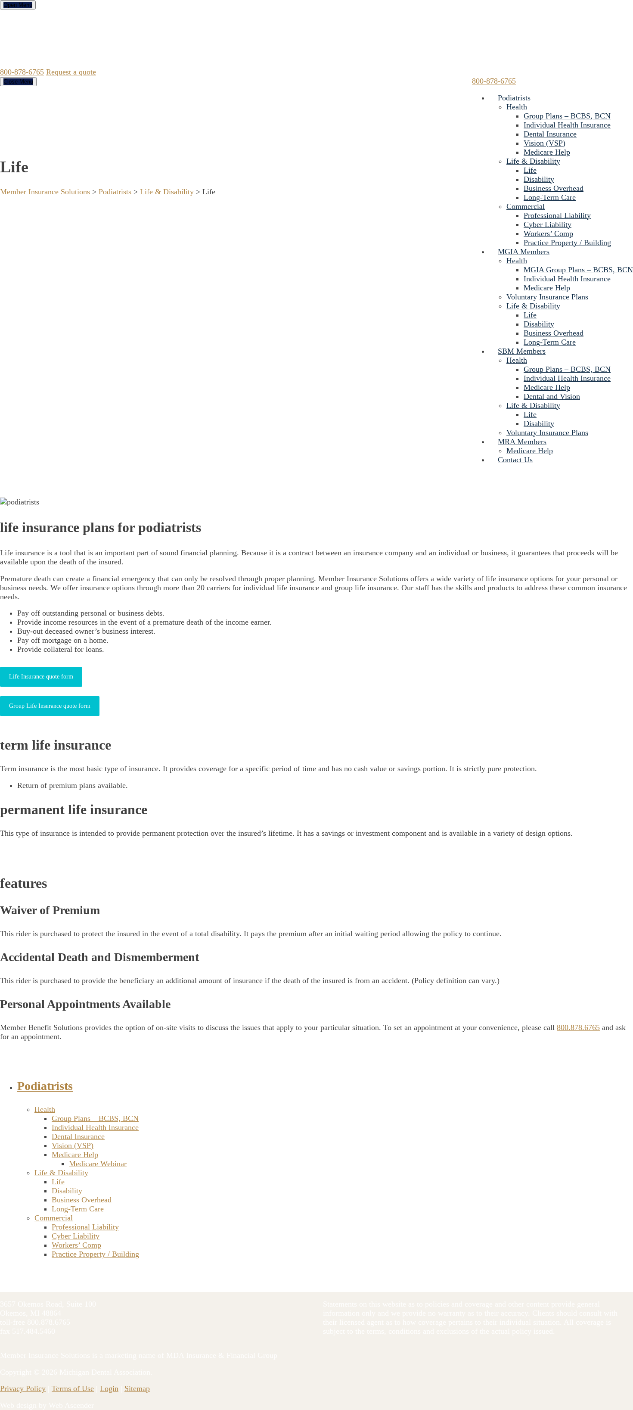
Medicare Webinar (98, 1163)
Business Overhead (553, 188)
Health (516, 107)
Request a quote (71, 72)
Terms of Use (73, 1388)
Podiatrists (514, 97)
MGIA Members (523, 251)
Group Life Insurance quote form (49, 706)
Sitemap (137, 1388)
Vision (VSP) (544, 143)
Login (109, 1388)
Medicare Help (547, 152)
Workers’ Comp (548, 233)
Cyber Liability (547, 224)
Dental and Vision (552, 396)
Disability (539, 179)
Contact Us (515, 459)
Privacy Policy (23, 1388)
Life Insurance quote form (41, 676)
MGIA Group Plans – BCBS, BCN (578, 269)
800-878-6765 (22, 72)
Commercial (525, 206)
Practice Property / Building (567, 242)
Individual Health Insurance (567, 125)
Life (530, 170)
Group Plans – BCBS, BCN (567, 116)
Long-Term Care (550, 197)
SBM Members (522, 351)
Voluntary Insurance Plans (547, 297)
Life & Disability (533, 161)
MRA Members (522, 441)
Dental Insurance (550, 134)
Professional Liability (557, 215)
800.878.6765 (578, 1027)
